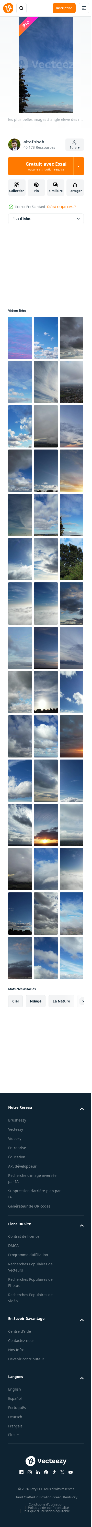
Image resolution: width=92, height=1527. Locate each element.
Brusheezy (17, 1474)
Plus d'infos (21, 219)
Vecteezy (15, 1483)
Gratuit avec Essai (46, 166)
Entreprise (17, 1502)
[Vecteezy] (8, 8)
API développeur (22, 1520)
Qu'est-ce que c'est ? (61, 207)
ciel (15, 1355)
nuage (35, 1355)
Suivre (74, 147)
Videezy (14, 1492)
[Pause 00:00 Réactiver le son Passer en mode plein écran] (46, 65)
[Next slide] (72, 1355)
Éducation (16, 1511)
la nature (61, 1355)
